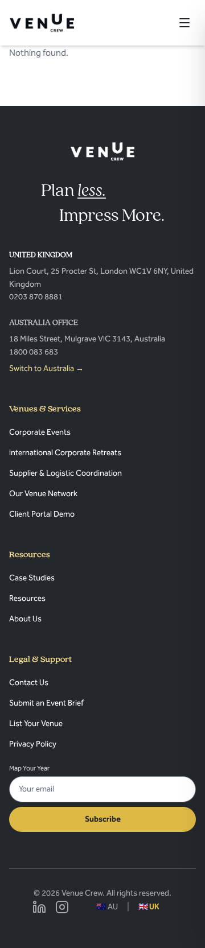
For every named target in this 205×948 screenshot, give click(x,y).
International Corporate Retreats (65, 452)
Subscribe (103, 819)
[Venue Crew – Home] (42, 22)
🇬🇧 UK (148, 907)
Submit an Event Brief (46, 703)
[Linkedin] (39, 907)
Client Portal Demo (42, 514)
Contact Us (28, 682)
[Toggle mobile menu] (184, 22)
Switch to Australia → (46, 368)
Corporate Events (40, 432)
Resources (27, 598)
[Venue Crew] (103, 151)
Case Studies (32, 578)
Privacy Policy (32, 744)
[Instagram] (62, 907)
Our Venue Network (43, 493)
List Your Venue (36, 723)
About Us (25, 619)
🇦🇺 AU (107, 907)
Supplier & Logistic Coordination (65, 473)
